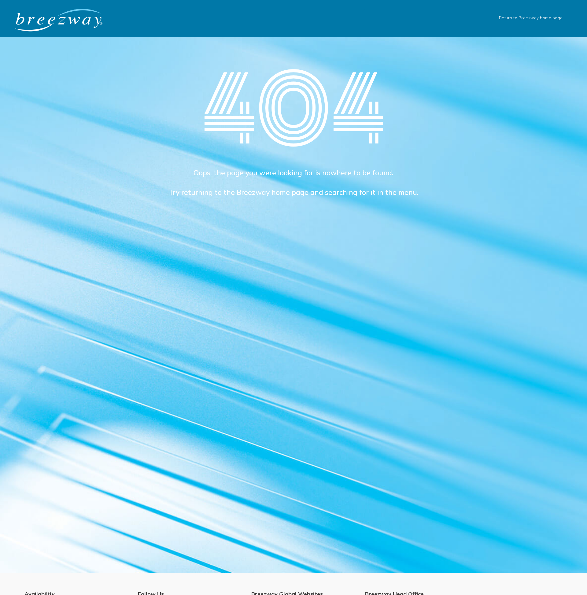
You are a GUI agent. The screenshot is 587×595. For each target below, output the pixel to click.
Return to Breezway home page (531, 17)
